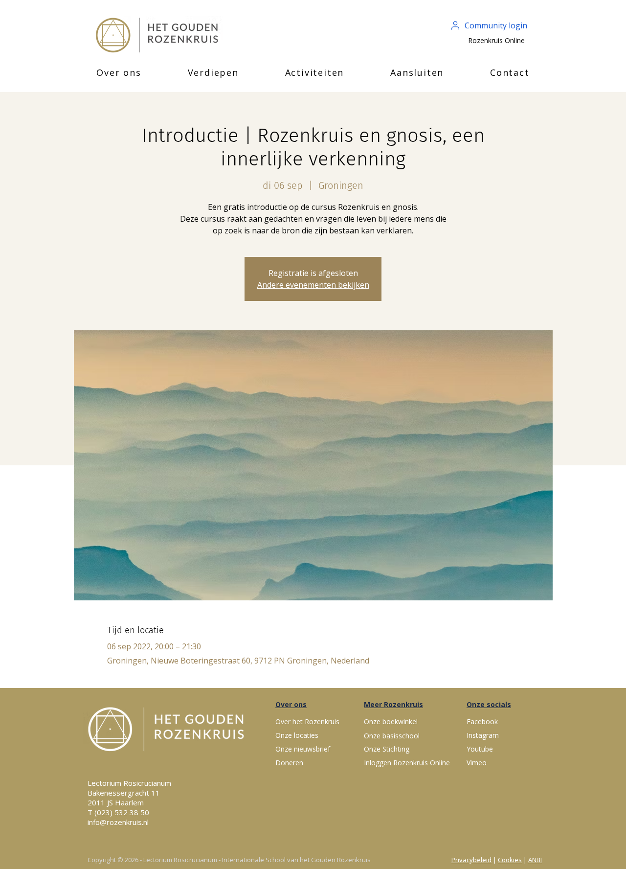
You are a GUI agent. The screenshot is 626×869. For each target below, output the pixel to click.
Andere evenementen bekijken (313, 284)
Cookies (510, 859)
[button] (118, 72)
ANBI (535, 859)
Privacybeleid (471, 859)
